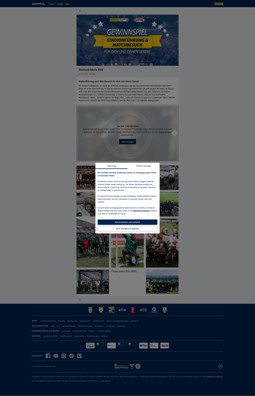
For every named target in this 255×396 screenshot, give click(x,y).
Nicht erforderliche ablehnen (127, 228)
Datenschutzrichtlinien (141, 211)
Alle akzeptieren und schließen (127, 222)
